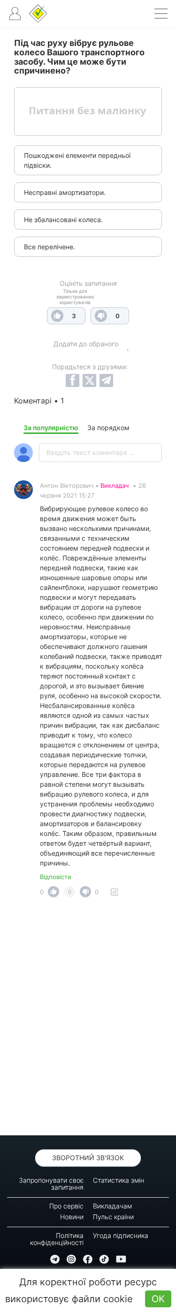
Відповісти (55, 876)
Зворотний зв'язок (88, 1158)
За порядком (108, 428)
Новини (72, 1216)
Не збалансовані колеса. (63, 220)
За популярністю (50, 428)
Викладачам (112, 1205)
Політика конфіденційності (57, 1239)
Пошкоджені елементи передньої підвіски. (77, 160)
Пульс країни (113, 1216)
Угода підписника (120, 1235)
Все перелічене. (49, 247)
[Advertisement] (88, 1019)
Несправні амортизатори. (65, 192)
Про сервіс (66, 1205)
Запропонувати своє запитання (51, 1184)
